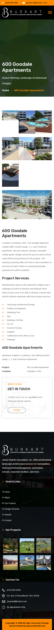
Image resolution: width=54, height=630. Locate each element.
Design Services (12, 509)
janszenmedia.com (36, 626)
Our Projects (10, 503)
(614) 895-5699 (11, 3)
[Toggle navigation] (50, 12)
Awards (8, 515)
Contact (17, 410)
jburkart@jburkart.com (36, 3)
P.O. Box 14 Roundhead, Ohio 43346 (23, 596)
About (7, 497)
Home (6, 90)
